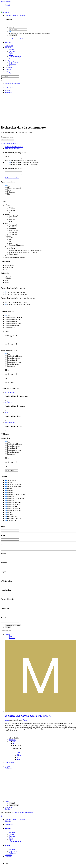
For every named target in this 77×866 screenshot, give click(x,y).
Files (8, 194)
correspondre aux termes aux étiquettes (25, 162)
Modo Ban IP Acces (13, 508)
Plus (10, 58)
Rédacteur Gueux (12, 516)
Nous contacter (9, 807)
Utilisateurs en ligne (15, 56)
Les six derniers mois (14, 323)
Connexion (13, 35)
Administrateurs (12, 480)
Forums (11, 49)
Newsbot (10, 514)
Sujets (9, 190)
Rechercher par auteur (12, 178)
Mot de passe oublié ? (16, 39)
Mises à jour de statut (14, 188)
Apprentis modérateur (14, 484)
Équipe (11, 55)
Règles (11, 53)
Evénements (11, 192)
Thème (7, 801)
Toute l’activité (13, 62)
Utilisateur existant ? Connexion (15, 15)
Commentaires (10, 392)
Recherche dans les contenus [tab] (14, 147)
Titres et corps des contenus (16, 292)
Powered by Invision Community (22, 812)
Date (10, 636)
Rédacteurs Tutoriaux (14, 518)
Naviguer (8, 47)
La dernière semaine (13, 319)
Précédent (12, 832)
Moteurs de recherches (14, 510)
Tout (8, 186)
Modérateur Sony (12, 506)
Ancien (9, 482)
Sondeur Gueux (12, 520)
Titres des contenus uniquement (17, 294)
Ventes (25, 720)
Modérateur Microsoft (14, 502)
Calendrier (12, 51)
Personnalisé (11, 327)
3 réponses (12, 740)
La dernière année (13, 325)
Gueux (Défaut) (14, 805)
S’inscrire (8, 42)
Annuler (8, 627)
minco (7, 720)
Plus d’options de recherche (9, 143)
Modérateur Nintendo (14, 504)
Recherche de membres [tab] (12, 148)
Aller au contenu (6, 2)
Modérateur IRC (12, 500)
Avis (7, 412)
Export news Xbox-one (12, 84)
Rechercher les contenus (13, 625)
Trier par (7, 634)
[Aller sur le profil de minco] (40, 711)
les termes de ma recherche (17, 302)
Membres (6, 434)
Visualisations (10, 422)
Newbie (9, 512)
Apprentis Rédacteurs (14, 486)
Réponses (8, 402)
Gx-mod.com (9, 46)
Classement (8, 67)
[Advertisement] (39, 109)
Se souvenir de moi (15, 33)
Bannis (9, 488)
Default (12, 803)
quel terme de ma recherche (19, 304)
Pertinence (12, 638)
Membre (10, 490)
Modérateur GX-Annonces (15, 498)
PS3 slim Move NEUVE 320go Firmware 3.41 (28, 715)
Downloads (8, 69)
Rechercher (12, 64)
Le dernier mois (12, 321)
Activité (7, 60)
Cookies (7, 809)
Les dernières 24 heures (14, 317)
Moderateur (11, 496)
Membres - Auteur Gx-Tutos (16, 494)
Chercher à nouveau (7, 140)
